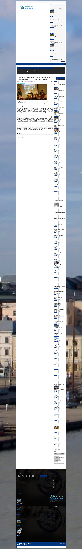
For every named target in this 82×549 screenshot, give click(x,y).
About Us (55, 339)
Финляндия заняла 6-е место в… (59, 275)
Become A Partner (43, 475)
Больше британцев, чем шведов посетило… (58, 436)
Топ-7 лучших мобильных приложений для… (59, 292)
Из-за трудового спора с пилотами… (55, 19)
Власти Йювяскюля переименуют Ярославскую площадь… (56, 59)
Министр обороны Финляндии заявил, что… (56, 36)
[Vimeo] (53, 486)
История (52, 56)
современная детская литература (59, 457)
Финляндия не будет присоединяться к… (59, 212)
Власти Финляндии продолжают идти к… (59, 413)
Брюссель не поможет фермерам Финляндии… (59, 395)
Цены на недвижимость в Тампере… (59, 286)
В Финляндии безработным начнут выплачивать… (59, 328)
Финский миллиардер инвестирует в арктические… (59, 442)
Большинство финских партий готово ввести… (59, 253)
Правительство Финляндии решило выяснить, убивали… (59, 310)
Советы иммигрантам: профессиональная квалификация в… (59, 316)
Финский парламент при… (20, 512)
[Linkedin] (53, 480)
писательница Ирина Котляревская (59, 463)
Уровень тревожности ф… (20, 533)
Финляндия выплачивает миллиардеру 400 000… (57, 407)
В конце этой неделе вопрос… (58, 189)
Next (64, 61)
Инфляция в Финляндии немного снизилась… (59, 161)
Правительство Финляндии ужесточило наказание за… (59, 179)
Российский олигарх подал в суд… (59, 384)
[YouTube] (53, 479)
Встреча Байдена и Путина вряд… (59, 195)
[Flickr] (53, 482)
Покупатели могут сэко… (20, 528)
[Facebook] (57, 2)
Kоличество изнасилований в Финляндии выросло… (58, 334)
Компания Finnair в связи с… (58, 367)
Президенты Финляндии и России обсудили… (59, 230)
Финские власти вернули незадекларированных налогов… (59, 167)
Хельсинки (62, 453)
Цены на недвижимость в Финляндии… (57, 241)
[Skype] (53, 485)
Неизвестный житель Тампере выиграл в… (58, 401)
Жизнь (18, 83)
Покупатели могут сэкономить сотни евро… (56, 42)
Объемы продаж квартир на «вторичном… (58, 149)
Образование (55, 116)
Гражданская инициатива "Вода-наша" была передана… (59, 218)
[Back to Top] (16, 547)
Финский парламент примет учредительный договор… (58, 137)
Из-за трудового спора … (20, 507)
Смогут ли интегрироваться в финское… (58, 351)
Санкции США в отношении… (58, 184)
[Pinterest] (62, 2)
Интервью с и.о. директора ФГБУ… (59, 389)
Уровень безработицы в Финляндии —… (55, 13)
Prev (62, 61)
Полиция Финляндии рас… (21, 497)
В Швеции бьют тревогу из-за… (58, 418)
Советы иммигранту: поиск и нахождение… (58, 448)
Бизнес (55, 151)
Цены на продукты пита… (20, 538)
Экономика (52, 10)
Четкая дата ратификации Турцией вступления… (59, 126)
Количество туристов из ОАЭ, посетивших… (58, 424)
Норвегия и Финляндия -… (58, 224)
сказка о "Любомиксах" (57, 460)
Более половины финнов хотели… (59, 235)
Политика (52, 33)
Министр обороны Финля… (21, 523)
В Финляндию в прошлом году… (58, 356)
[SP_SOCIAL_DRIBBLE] (63, 2)
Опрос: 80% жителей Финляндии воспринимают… (58, 430)
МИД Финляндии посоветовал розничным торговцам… (58, 155)
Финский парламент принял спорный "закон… (56, 25)
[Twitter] (58, 2)
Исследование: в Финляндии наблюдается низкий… (58, 304)
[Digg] (53, 484)
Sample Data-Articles (56, 267)
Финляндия (23, 83)
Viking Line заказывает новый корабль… (58, 298)
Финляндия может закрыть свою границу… (58, 200)
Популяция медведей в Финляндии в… (59, 143)
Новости (52, 16)
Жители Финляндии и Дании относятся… (58, 265)
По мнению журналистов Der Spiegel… (58, 206)
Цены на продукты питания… (54, 53)
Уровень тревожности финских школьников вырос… (58, 120)
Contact (22, 2)
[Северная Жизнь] (26, 7)
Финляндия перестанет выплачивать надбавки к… (59, 108)
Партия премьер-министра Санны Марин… (59, 247)
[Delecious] (53, 487)
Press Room (18, 2)
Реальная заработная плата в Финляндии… (58, 322)
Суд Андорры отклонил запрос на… (59, 270)
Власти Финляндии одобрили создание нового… (58, 259)
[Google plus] (60, 2)
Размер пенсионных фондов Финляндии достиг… (58, 362)
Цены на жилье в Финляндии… (58, 131)
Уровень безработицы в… (20, 502)
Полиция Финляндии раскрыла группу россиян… (57, 8)
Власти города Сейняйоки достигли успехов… (59, 345)
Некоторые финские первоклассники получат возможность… (59, 373)
